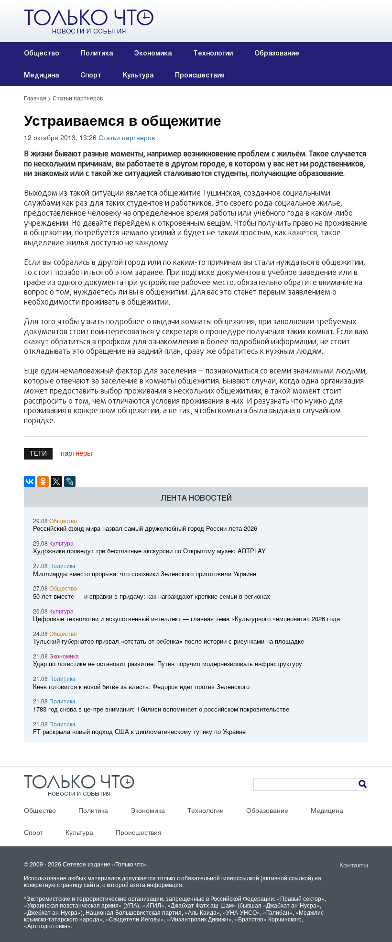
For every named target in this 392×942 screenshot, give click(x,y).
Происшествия (200, 75)
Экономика (153, 53)
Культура (138, 75)
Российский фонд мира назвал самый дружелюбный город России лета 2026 (145, 528)
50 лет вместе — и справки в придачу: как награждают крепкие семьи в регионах (151, 596)
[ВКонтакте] (29, 481)
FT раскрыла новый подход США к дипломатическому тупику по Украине (139, 731)
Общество (41, 53)
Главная (35, 98)
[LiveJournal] (70, 481)
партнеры (76, 453)
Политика (97, 53)
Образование (276, 53)
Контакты (353, 864)
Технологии (213, 53)
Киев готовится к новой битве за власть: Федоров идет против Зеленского (141, 686)
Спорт (90, 75)
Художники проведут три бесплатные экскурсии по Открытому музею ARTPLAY (149, 550)
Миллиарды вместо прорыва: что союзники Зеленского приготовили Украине (144, 573)
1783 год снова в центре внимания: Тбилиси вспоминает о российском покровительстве (161, 708)
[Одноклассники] (43, 481)
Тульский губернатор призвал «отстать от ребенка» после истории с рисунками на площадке (168, 641)
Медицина (41, 75)
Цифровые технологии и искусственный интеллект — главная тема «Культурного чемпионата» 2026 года (186, 618)
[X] (56, 481)
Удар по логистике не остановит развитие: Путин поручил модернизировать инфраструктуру (167, 663)
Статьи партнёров (126, 137)
